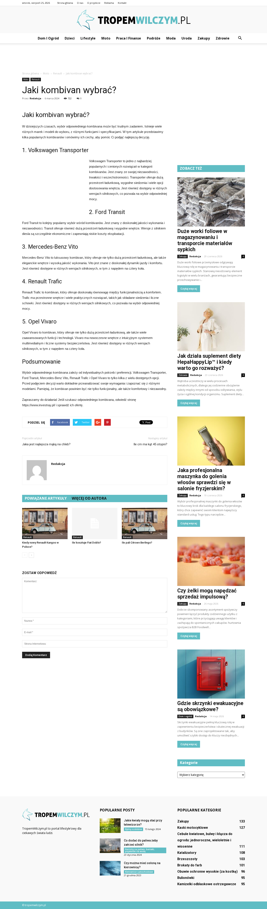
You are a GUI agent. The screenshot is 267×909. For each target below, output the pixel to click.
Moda (171, 38)
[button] (240, 38)
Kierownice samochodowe (139, 871)
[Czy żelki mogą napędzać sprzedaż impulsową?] (211, 561)
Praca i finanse (128, 38)
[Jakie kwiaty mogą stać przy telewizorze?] (110, 825)
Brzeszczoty (187, 859)
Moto (105, 38)
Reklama (109, 2)
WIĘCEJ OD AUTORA (89, 498)
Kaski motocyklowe (192, 828)
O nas (80, 2)
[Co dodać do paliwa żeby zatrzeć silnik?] (110, 845)
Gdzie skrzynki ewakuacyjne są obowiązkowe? (210, 706)
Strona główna (65, 2)
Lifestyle (88, 38)
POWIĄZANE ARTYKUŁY (46, 498)
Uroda (186, 38)
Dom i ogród (48, 38)
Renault (36, 79)
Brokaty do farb (189, 865)
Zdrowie (222, 38)
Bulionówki (185, 878)
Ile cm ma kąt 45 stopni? (150, 444)
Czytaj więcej (188, 288)
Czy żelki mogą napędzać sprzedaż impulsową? (207, 594)
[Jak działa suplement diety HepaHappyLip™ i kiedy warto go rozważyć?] (211, 326)
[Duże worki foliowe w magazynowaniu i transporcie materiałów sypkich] (211, 202)
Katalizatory (186, 853)
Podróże (153, 38)
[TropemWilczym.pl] (133, 20)
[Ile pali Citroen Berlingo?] (144, 523)
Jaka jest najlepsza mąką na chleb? (46, 444)
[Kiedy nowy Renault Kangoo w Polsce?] (45, 523)
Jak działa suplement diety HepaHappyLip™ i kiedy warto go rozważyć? (209, 362)
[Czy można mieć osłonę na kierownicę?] (110, 868)
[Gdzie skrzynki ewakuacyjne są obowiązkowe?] (211, 674)
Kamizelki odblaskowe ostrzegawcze (206, 884)
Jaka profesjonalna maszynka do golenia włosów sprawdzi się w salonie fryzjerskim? (204, 479)
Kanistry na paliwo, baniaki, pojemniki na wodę (140, 850)
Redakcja (35, 98)
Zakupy (204, 38)
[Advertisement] (133, 57)
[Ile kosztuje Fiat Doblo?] (94, 523)
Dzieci (70, 38)
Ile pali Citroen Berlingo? (137, 542)
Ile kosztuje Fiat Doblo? (86, 542)
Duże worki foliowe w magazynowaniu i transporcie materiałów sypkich (204, 240)
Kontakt (122, 2)
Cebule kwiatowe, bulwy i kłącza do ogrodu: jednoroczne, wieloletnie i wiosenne (204, 840)
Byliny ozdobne (133, 829)
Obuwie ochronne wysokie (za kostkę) (207, 871)
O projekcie (93, 2)
